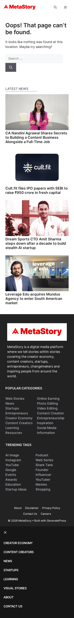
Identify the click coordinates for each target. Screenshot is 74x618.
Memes (41, 484)
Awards (11, 479)
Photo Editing (47, 403)
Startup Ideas (16, 489)
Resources (13, 433)
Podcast (42, 455)
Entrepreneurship (50, 418)
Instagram (13, 460)
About (18, 508)
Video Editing (47, 408)
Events (10, 475)
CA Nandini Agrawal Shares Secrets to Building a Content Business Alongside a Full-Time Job (36, 137)
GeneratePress (56, 520)
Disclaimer (32, 508)
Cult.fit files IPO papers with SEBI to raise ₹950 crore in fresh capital (36, 190)
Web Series (44, 460)
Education (13, 484)
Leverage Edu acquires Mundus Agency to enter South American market (33, 298)
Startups (12, 408)
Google (10, 470)
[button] (55, 7)
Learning (12, 428)
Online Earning (48, 398)
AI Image (12, 455)
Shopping (43, 489)
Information (46, 433)
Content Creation (50, 413)
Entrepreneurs (16, 413)
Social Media (46, 428)
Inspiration (45, 423)
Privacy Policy (51, 508)
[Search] (10, 67)
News (9, 403)
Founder (42, 470)
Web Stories (14, 398)
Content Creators (19, 423)
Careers (46, 513)
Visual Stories (15, 588)
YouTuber (43, 479)
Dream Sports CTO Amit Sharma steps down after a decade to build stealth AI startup (35, 243)
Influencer (43, 475)
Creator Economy (19, 418)
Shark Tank (44, 465)
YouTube (12, 465)
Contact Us (30, 513)
